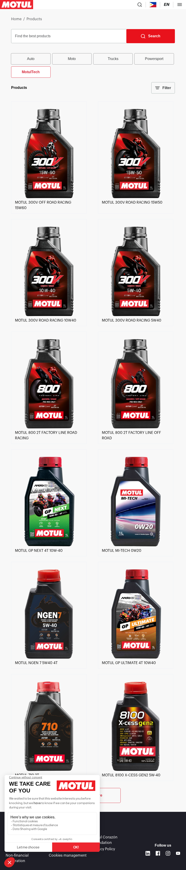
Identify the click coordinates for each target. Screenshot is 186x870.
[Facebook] (158, 853)
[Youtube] (178, 853)
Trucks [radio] (113, 59)
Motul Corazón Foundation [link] (104, 840)
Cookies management (68, 855)
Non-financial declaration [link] (17, 858)
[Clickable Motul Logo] (16, 4)
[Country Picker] (153, 4)
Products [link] (34, 19)
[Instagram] (168, 853)
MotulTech (31, 72)
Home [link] (16, 19)
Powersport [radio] (154, 59)
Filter (166, 88)
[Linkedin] (147, 853)
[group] (93, 65)
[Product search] (140, 4)
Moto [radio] (72, 59)
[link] (48, 197)
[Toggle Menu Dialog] (179, 4)
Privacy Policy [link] (103, 849)
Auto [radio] (30, 59)
